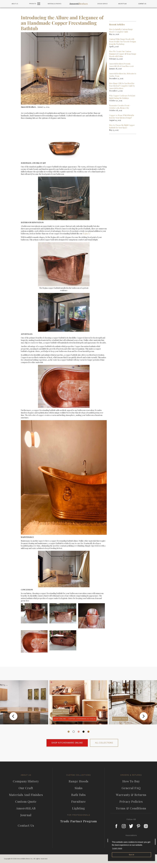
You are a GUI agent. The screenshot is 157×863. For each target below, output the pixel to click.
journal (25, 815)
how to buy (131, 781)
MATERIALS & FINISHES (54, 4)
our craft (26, 788)
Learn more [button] (117, 848)
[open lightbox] (35, 614)
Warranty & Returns (131, 795)
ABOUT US (15, 4)
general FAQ (131, 788)
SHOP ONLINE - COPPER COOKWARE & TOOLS (75, 719)
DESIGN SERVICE (102, 4)
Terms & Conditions (131, 808)
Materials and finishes (26, 795)
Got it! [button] (131, 855)
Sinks (79, 788)
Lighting (78, 808)
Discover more (61, 711)
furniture (78, 801)
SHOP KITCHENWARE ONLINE (67, 743)
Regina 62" (87, 233)
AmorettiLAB (26, 808)
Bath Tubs (78, 795)
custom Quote (26, 801)
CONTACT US (142, 4)
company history (26, 781)
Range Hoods (78, 781)
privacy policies (131, 801)
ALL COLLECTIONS (104, 743)
